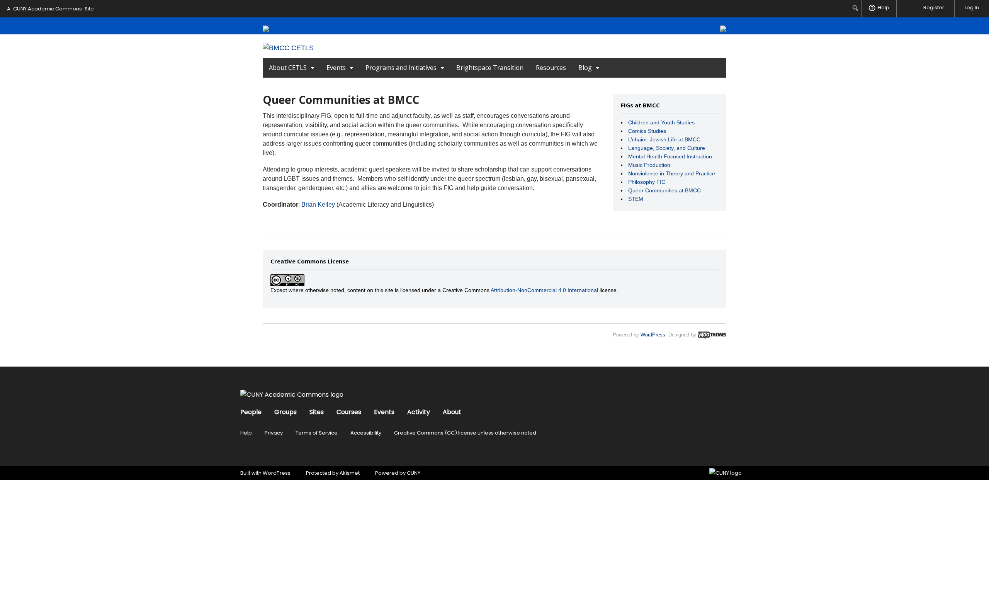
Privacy (274, 432)
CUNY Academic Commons (47, 8)
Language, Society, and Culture (666, 148)
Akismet (350, 473)
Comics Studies (647, 131)
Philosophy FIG (647, 182)
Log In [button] (972, 7)
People (251, 412)
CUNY (413, 473)
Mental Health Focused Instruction (670, 156)
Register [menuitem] (933, 7)
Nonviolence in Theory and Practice (671, 173)
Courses (348, 412)
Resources (551, 67)
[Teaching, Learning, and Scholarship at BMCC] (288, 48)
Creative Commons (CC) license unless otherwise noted (465, 432)
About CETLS (288, 67)
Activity (418, 412)
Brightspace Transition (489, 67)
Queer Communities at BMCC (664, 190)
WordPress (653, 335)
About (452, 412)
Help (246, 432)
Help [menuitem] (883, 7)
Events (336, 67)
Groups (285, 412)
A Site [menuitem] (50, 8)
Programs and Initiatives (401, 67)
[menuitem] (856, 8)
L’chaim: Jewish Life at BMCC (664, 139)
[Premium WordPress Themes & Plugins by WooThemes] (712, 335)
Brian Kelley (318, 204)
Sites (316, 412)
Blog (585, 67)
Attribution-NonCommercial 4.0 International (544, 290)
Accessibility (365, 432)
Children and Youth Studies (661, 122)
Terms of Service (317, 432)
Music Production (649, 165)
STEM (635, 199)
